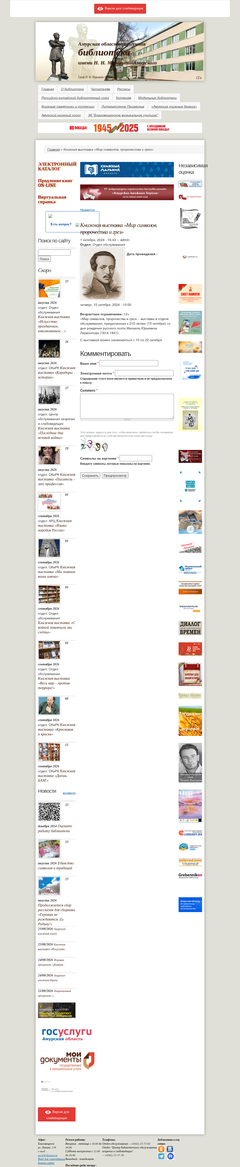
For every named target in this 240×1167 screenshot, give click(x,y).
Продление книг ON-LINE (55, 183)
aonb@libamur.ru (47, 1155)
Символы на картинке (99, 458)
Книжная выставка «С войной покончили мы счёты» (56, 627)
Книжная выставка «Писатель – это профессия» (56, 479)
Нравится (87, 209)
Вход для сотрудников (51, 1159)
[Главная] (58, 55)
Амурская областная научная (112, 43)
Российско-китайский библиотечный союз (75, 98)
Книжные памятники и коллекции (67, 106)
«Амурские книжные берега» (174, 106)
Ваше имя (89, 363)
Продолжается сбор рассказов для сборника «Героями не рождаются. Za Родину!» (56, 914)
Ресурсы (123, 89)
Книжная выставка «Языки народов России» (54, 525)
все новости (69, 793)
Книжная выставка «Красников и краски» (56, 729)
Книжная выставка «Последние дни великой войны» (54, 432)
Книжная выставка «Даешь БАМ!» (56, 775)
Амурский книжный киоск (61, 115)
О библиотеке (72, 89)
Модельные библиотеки (157, 98)
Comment (89, 390)
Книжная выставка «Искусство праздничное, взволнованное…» (54, 323)
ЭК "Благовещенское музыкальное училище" (123, 115)
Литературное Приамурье (122, 106)
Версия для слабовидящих (123, 8)
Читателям (100, 89)
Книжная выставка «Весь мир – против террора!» (54, 683)
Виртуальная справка (52, 199)
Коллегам (123, 98)
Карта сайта (46, 1163)
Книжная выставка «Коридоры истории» (56, 372)
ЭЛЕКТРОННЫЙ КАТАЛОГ (57, 166)
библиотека (104, 52)
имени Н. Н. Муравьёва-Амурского (117, 62)
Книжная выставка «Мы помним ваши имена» (56, 571)
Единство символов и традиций (56, 865)
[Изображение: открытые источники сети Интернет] (102, 272)
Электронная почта (97, 373)
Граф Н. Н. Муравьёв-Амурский (97, 77)
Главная (47, 89)
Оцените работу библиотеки (55, 828)
